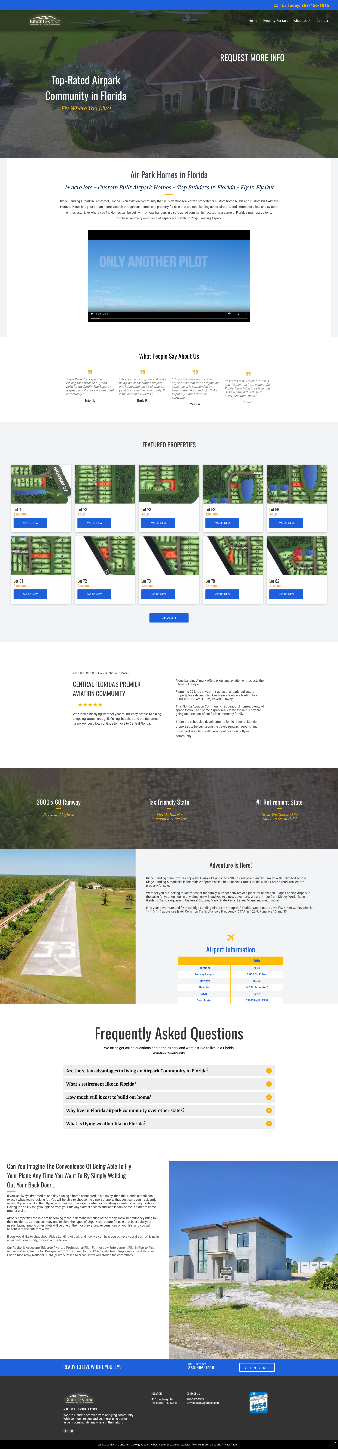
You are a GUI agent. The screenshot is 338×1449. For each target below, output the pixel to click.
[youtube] (71, 1431)
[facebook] (65, 1431)
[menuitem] (253, 20)
